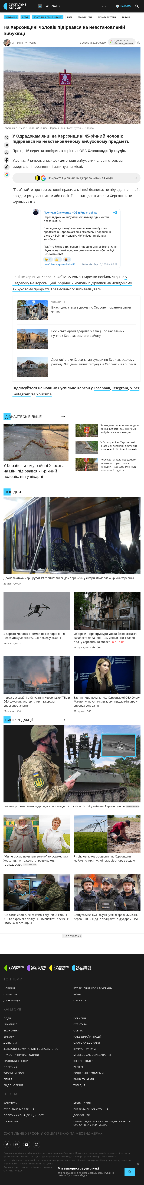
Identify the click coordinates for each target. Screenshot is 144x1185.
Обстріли (80, 1000)
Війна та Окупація (107, 17)
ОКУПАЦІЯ (10, 994)
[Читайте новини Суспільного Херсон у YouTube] (26, 1144)
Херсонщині (71, 136)
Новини (9, 988)
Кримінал (11, 1024)
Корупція (80, 1018)
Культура (80, 1024)
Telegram (120, 388)
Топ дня (126, 17)
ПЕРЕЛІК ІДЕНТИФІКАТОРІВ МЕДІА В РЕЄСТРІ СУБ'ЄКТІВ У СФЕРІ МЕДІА (102, 1123)
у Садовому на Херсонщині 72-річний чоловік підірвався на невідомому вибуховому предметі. (72, 282)
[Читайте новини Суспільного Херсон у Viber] (36, 1144)
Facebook (102, 388)
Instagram (21, 394)
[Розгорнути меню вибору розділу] (40, 6)
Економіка (11, 1030)
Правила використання (90, 1109)
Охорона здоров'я (86, 1042)
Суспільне (51, 1163)
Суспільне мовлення (19, 1109)
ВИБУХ (25, 17)
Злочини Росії (85, 17)
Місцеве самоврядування (92, 1054)
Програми (11, 1121)
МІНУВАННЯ (11, 17)
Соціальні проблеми (88, 1073)
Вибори (9, 1036)
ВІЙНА (77, 994)
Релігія (78, 1067)
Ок (129, 1171)
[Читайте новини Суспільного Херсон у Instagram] (16, 1144)
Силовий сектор (16, 1061)
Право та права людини (21, 1054)
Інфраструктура (84, 1048)
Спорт (8, 1079)
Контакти (11, 1103)
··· (104, 6)
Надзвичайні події (87, 1036)
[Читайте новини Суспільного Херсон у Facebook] (7, 1144)
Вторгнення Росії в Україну (48, 17)
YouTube (44, 394)
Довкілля (10, 1042)
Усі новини (53, 6)
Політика (10, 1067)
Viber (134, 388)
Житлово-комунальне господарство (31, 1048)
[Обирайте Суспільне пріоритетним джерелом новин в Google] (7, 174)
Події (69, 17)
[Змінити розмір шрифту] (138, 43)
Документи (81, 1115)
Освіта (78, 1030)
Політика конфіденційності (24, 1115)
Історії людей (83, 1061)
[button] (7, 138)
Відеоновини (13, 1085)
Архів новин (82, 1103)
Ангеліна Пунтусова (24, 42)
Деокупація (12, 1000)
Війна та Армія (84, 1079)
